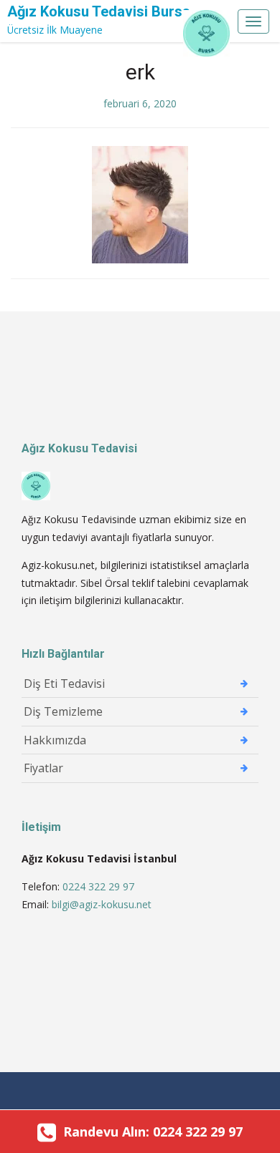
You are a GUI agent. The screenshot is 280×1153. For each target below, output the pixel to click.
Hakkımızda (55, 740)
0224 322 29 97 (99, 886)
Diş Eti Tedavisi (64, 683)
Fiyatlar (43, 768)
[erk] (140, 203)
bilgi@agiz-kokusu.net (101, 904)
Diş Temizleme (63, 711)
